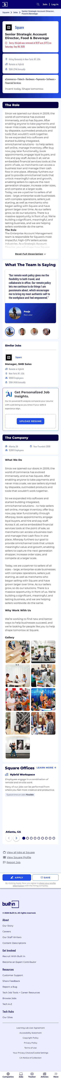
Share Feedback (11, 981)
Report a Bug (10, 986)
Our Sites (8, 1017)
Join (45, 4)
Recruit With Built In (14, 956)
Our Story (8, 925)
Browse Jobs (9, 998)
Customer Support (13, 975)
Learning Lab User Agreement (30, 1028)
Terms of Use (30, 1048)
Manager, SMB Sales (18, 364)
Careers (7, 931)
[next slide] (16, 838)
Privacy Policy (30, 1043)
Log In (54, 4)
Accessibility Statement (31, 1033)
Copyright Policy (30, 1038)
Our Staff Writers (12, 937)
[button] (10, 331)
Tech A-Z (7, 1004)
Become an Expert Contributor (19, 962)
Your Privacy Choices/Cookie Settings (30, 1053)
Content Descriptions (14, 943)
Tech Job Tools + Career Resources (21, 992)
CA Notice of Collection (30, 1058)
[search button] (38, 4)
